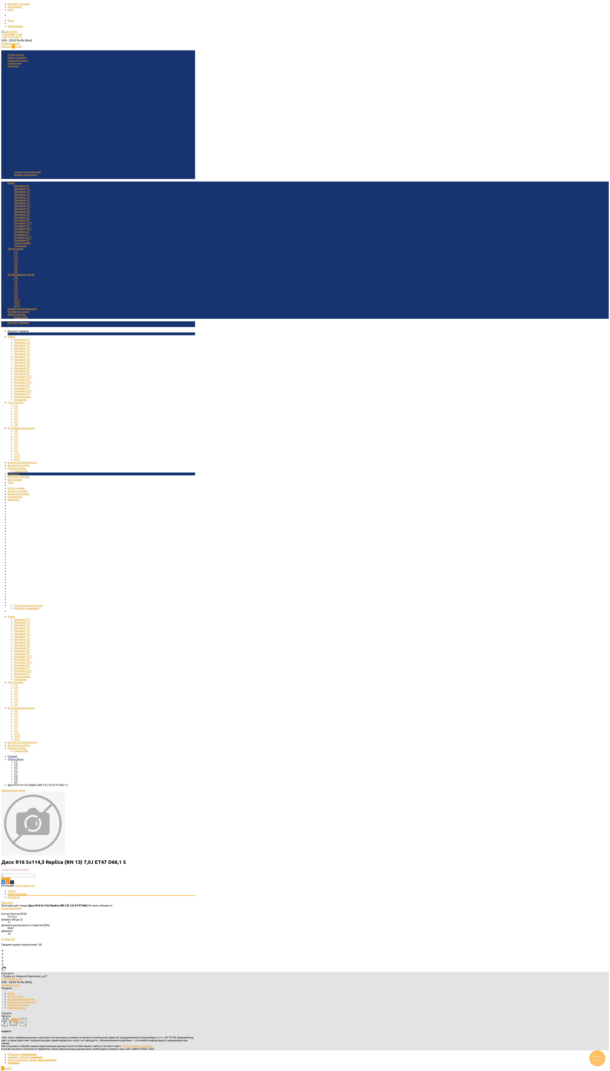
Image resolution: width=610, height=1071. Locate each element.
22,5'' (17, 305)
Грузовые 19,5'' (23, 228)
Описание (7, 902)
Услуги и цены (16, 54)
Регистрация (15, 26)
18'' (16, 265)
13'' (16, 251)
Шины (11, 183)
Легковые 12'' (22, 188)
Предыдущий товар (13, 790)
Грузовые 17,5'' (23, 223)
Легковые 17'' (22, 203)
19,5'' (17, 303)
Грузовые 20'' (22, 231)
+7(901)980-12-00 (11, 34)
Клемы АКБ (21, 317)
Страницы (14, 474)
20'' (16, 271)
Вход (11, 20)
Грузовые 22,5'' (23, 237)
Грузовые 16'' (22, 220)
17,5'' (17, 300)
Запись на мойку (17, 57)
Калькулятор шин (18, 60)
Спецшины (20, 245)
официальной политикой (137, 1046)
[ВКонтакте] (3, 882)
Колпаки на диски (18, 311)
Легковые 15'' (22, 197)
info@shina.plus (10, 43)
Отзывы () (8, 939)
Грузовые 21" (22, 234)
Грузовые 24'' (22, 240)
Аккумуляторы (17, 314)
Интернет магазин (19, 4)
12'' (16, 280)
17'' (16, 263)
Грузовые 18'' (22, 225)
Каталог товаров (18, 322)
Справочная (14, 63)
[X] (12, 882)
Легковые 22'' (22, 217)
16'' (16, 260)
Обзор (11, 891)
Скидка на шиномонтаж (27, 172)
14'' (16, 254)
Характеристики (17, 893)
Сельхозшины (22, 243)
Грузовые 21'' (22, 185)
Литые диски (15, 248)
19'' (16, 268)
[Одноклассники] (8, 882)
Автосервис (15, 6)
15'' (16, 257)
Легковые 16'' (22, 200)
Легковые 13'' (22, 191)
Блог (10, 9)
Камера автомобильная (22, 308)
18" (16, 297)
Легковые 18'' (22, 205)
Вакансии (13, 66)
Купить (5, 879)
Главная (12, 756)
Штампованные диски (21, 274)
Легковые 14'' (22, 194)
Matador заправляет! (25, 174)
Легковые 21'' (22, 214)
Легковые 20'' (22, 211)
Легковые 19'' (22, 208)
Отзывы (14, 897)
